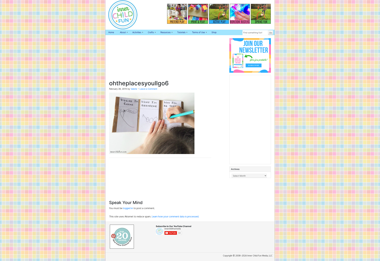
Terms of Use (197, 32)
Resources (164, 32)
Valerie (134, 89)
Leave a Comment (148, 89)
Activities (135, 32)
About (121, 32)
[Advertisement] (160, 59)
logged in (128, 208)
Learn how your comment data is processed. (175, 216)
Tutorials (179, 32)
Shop (214, 32)
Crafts (149, 32)
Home (111, 32)
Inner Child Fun (120, 15)
